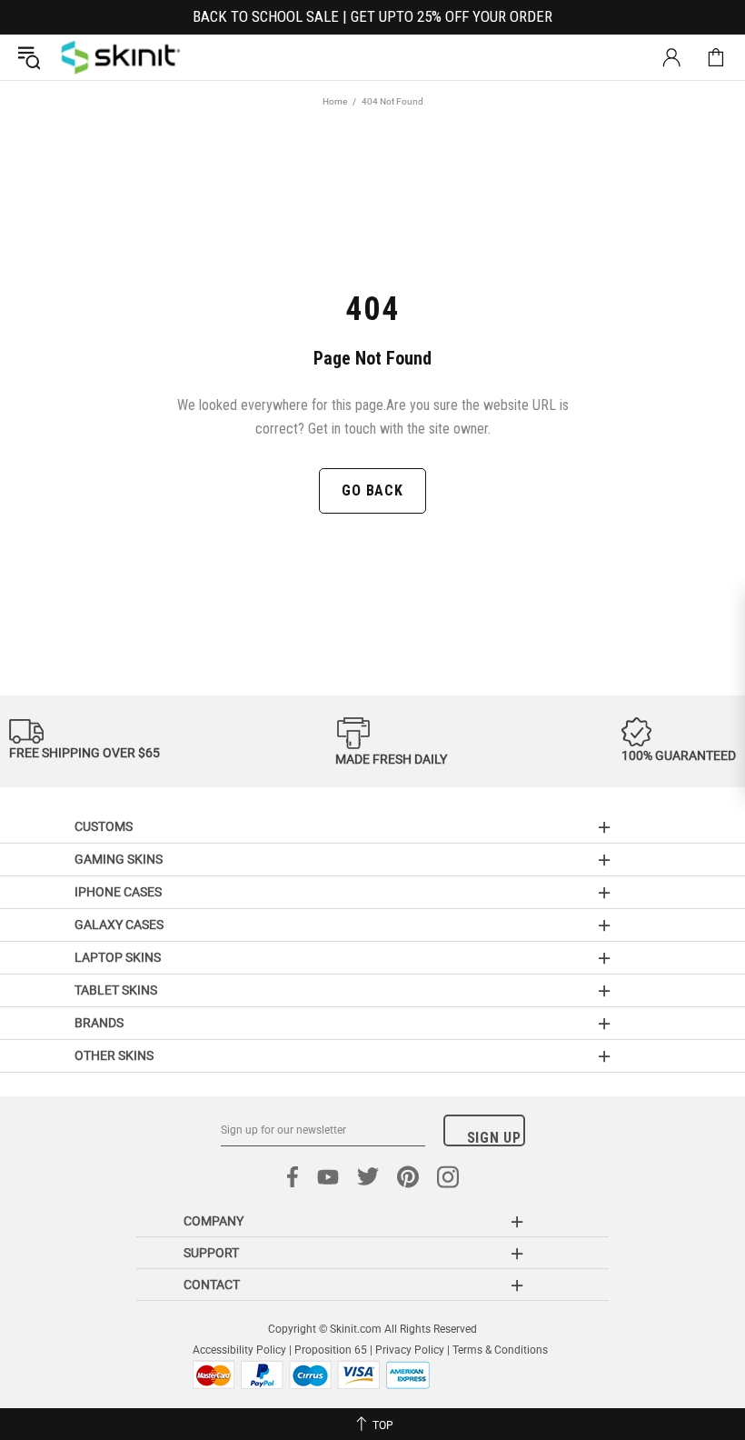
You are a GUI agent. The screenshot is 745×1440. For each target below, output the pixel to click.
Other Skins (114, 1055)
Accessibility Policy (239, 1350)
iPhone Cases (118, 892)
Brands (99, 1022)
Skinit (121, 57)
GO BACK (372, 490)
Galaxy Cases (119, 924)
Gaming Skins (118, 859)
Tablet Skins (115, 990)
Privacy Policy (409, 1350)
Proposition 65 (330, 1350)
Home (335, 101)
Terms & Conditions (500, 1350)
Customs (103, 826)
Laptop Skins (117, 957)
